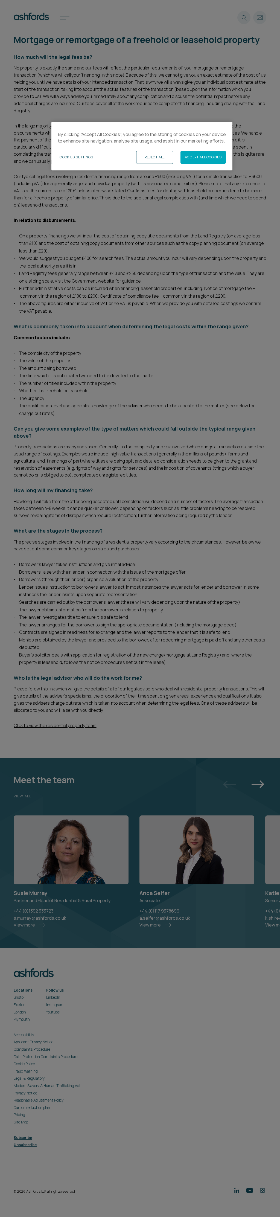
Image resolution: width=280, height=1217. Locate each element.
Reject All (155, 157)
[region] (141, 146)
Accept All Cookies (203, 157)
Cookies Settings (76, 157)
